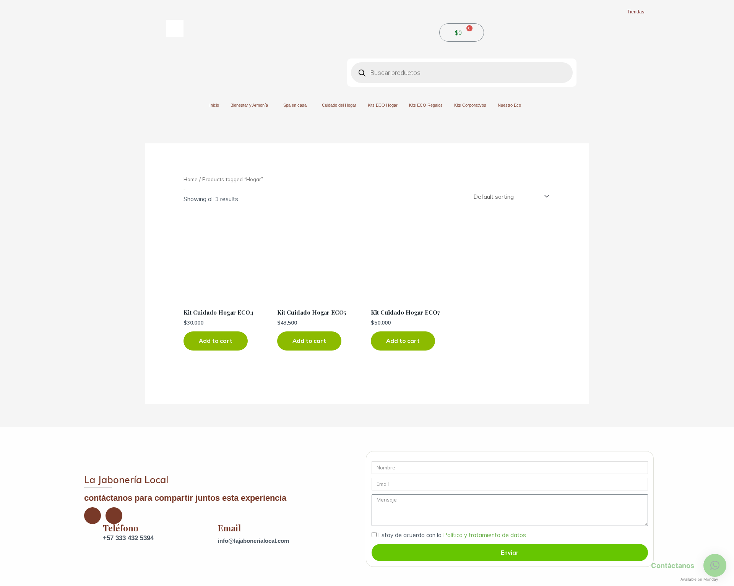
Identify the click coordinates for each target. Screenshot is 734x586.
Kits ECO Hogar (383, 105)
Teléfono (120, 528)
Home (191, 179)
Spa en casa (295, 105)
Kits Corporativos (470, 105)
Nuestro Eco (509, 105)
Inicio (214, 105)
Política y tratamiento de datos (484, 535)
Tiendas (635, 12)
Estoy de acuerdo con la (452, 535)
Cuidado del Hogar (339, 105)
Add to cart (215, 340)
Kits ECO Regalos (426, 105)
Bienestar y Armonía (249, 105)
